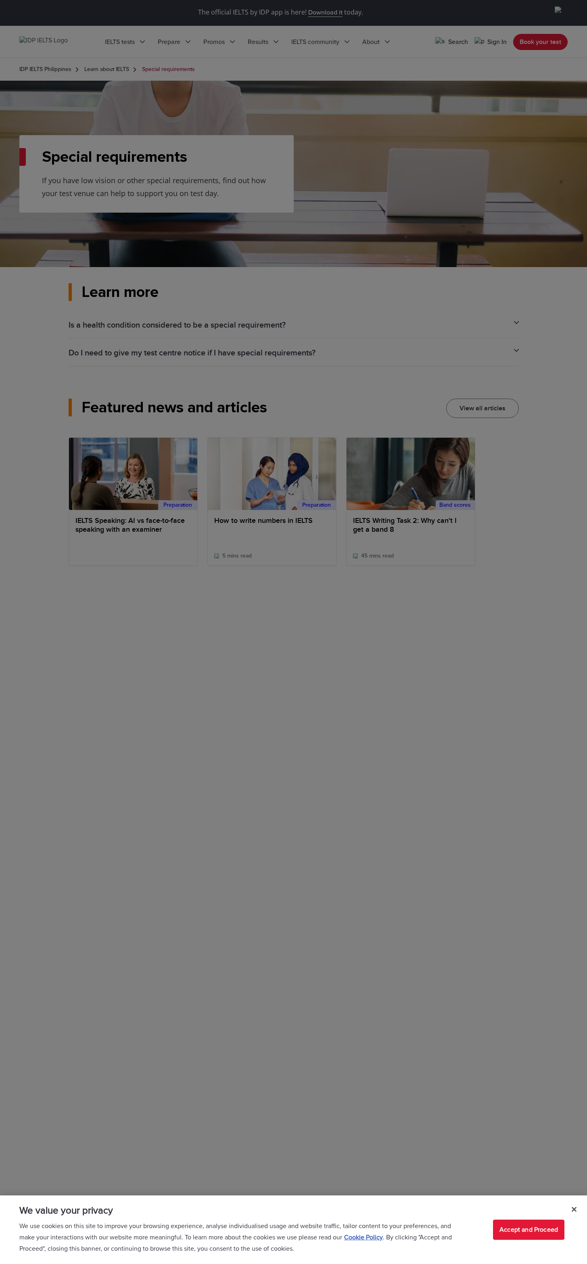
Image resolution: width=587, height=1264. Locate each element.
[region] (293, 1229)
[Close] (574, 1209)
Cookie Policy (363, 1237)
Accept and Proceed (528, 1230)
